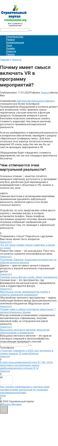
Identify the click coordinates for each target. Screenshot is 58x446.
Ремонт (10, 39)
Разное (10, 54)
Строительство (14, 36)
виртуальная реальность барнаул (35, 100)
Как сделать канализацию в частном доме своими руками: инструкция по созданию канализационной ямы (24, 389)
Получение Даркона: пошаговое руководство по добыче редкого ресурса (28, 261)
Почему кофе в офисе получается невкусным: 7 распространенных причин (28, 311)
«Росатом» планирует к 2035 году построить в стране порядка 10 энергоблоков (26, 352)
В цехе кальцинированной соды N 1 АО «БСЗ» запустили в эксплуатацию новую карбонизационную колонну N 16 (26, 365)
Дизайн (10, 48)
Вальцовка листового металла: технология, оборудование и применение (25, 331)
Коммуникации (15, 42)
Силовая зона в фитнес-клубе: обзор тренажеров (28, 277)
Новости (11, 51)
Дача (9, 45)
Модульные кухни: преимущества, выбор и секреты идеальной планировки (25, 293)
